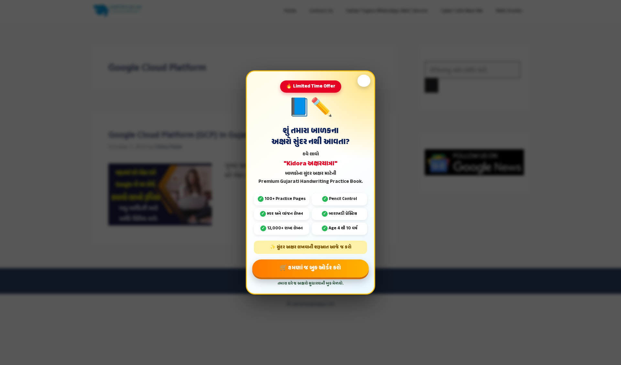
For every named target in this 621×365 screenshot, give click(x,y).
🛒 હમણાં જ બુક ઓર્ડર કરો (310, 268)
